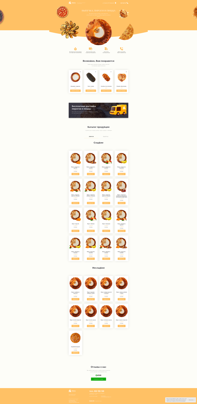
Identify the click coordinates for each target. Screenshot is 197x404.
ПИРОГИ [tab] (91, 136)
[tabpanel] (98, 144)
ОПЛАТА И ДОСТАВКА (93, 396)
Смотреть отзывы (98, 379)
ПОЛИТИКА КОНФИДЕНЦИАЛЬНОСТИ (106, 396)
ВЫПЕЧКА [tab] (105, 136)
